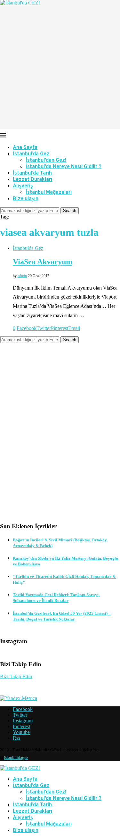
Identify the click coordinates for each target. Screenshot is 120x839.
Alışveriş (23, 186)
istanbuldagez (16, 757)
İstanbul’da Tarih (32, 173)
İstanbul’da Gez (31, 154)
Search (69, 210)
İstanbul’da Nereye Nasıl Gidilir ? (63, 167)
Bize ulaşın (25, 199)
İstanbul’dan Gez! (46, 160)
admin (22, 276)
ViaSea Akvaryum (42, 262)
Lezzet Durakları (32, 180)
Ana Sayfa (25, 147)
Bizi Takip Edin (16, 676)
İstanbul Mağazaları (49, 192)
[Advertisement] (60, 69)
